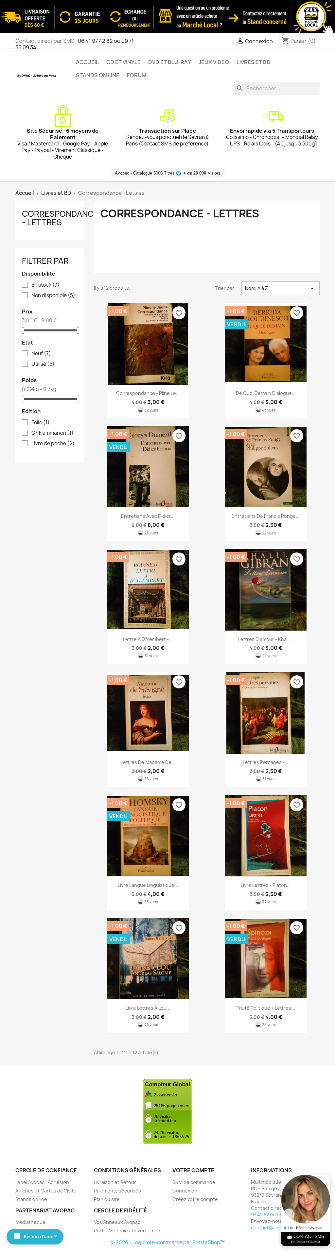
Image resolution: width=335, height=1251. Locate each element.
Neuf (41, 353)
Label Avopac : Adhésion (42, 1182)
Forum (136, 75)
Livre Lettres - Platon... (266, 885)
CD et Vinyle (123, 62)
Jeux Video (214, 62)
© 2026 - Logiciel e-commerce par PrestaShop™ (168, 1242)
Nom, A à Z (280, 288)
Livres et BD (254, 62)
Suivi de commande (193, 1182)
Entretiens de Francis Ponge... (266, 516)
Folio (40, 422)
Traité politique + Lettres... (266, 1008)
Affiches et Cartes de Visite (46, 1191)
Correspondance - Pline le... (148, 393)
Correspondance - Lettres (60, 218)
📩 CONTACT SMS (305, 1239)
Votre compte (193, 1170)
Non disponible (53, 295)
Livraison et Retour (115, 1182)
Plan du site (107, 1199)
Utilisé (43, 364)
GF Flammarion (52, 433)
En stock (45, 285)
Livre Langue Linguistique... (148, 885)
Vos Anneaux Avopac (117, 1222)
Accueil (87, 62)
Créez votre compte (195, 1199)
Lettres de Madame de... (148, 762)
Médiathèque (30, 1222)
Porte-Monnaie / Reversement (128, 1230)
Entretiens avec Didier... (148, 516)
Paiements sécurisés (117, 1191)
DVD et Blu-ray (169, 62)
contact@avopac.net (274, 1228)
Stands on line (97, 75)
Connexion (184, 1191)
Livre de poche (53, 443)
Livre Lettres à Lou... (148, 1008)
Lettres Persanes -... (266, 762)
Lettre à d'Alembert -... (148, 639)
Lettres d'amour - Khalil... (265, 639)
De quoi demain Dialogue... (266, 393)
